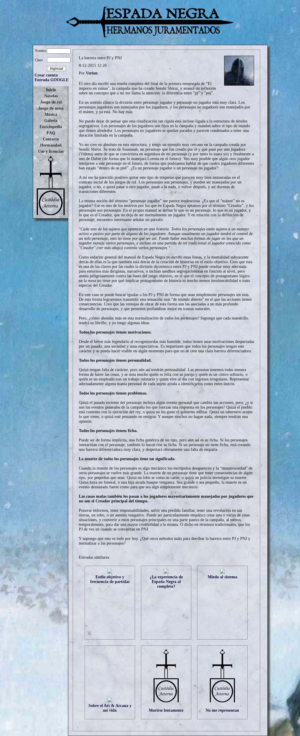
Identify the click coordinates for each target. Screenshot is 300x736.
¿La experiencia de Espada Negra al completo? (166, 582)
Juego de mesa (51, 108)
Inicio (51, 90)
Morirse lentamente (166, 710)
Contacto (51, 139)
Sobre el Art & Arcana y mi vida (110, 708)
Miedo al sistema (222, 577)
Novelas (51, 96)
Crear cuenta (46, 75)
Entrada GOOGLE (52, 80)
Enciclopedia (51, 127)
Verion (92, 73)
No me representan (222, 710)
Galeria (50, 120)
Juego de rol (51, 102)
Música (51, 114)
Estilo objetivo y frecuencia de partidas (109, 579)
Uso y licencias (51, 151)
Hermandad (51, 145)
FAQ (51, 133)
